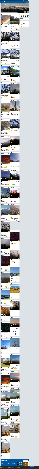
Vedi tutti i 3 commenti (7, 304)
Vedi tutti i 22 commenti (17, 335)
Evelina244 (3, 184)
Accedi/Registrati (24, 0)
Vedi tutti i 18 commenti (7, 236)
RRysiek (12, 148)
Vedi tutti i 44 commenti (7, 168)
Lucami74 (3, 26)
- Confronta (2, 465)
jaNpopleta (3, 286)
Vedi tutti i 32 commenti (7, 440)
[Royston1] (21, 16)
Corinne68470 (3, 79)
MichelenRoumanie (4, 386)
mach (12, 261)
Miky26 (3, 60)
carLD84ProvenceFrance (4, 95)
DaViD (2, 166)
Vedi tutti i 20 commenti (7, 337)
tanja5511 (13, 278)
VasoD (12, 166)
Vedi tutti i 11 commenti (17, 386)
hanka (12, 402)
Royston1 (3, 97)
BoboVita (3, 303)
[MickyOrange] (23, 16)
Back (2, 11)
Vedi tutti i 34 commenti (7, 389)
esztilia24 (13, 436)
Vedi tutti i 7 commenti (7, 63)
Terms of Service (18, 467)
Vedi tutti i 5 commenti (17, 352)
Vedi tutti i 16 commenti (17, 81)
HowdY (3, 201)
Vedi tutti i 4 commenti (7, 134)
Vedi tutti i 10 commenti (7, 202)
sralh (2, 269)
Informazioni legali (13, 463)
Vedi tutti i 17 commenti (7, 406)
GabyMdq (13, 368)
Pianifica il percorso (8, 463)
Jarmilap (3, 43)
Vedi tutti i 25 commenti (17, 403)
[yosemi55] (26, 16)
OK (31, 466)
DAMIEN (13, 147)
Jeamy (2, 114)
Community (8, 465)
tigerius (12, 243)
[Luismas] (28, 16)
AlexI (2, 132)
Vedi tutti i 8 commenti (7, 253)
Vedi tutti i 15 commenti (7, 185)
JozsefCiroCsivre (4, 133)
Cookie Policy (14, 467)
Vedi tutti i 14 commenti (17, 185)
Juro (12, 80)
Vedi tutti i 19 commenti (17, 202)
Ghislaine (3, 82)
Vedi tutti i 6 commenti (7, 151)
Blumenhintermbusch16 (14, 218)
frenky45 (3, 369)
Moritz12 (3, 167)
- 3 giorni (2, 463)
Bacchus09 (13, 45)
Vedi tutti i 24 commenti (7, 219)
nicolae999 (3, 422)
